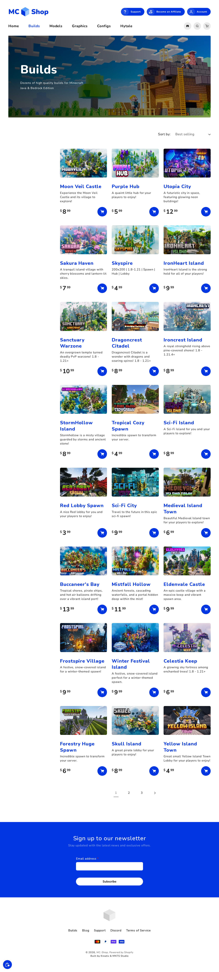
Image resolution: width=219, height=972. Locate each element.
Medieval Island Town (183, 508)
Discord (116, 930)
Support (136, 11)
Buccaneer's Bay (79, 584)
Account (202, 11)
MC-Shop (102, 952)
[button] (197, 26)
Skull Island (126, 744)
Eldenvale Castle (184, 584)
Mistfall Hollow (131, 584)
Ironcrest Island (183, 340)
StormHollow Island (76, 426)
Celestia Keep (180, 661)
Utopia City (177, 186)
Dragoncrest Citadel (127, 343)
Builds (72, 930)
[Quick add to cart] (102, 211)
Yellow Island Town (180, 747)
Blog (85, 930)
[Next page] (154, 793)
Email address (87, 859)
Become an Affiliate (168, 11)
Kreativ (105, 956)
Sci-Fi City (124, 505)
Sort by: (164, 134)
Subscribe (109, 882)
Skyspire (122, 263)
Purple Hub (125, 186)
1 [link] (116, 793)
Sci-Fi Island (179, 423)
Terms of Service (138, 930)
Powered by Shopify (121, 952)
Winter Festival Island (131, 664)
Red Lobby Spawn (82, 505)
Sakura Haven (77, 263)
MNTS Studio (120, 956)
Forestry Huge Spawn (77, 747)
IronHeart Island (184, 263)
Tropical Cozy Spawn (128, 426)
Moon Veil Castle (80, 186)
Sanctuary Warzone (72, 343)
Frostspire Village (82, 661)
